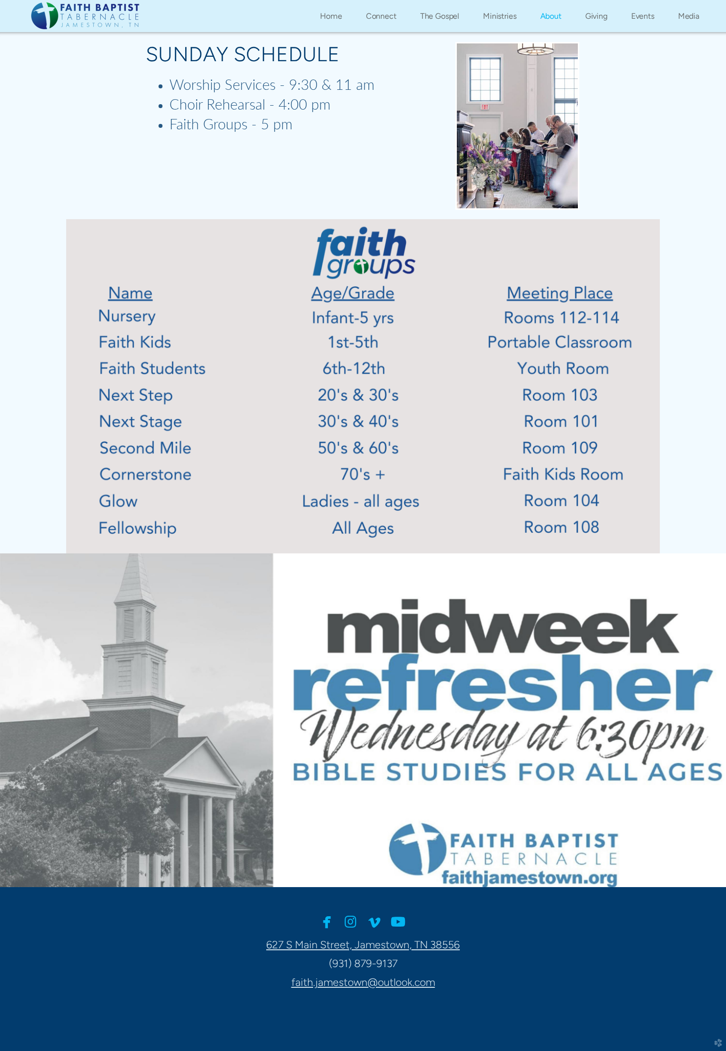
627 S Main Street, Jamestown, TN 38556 (363, 944)
